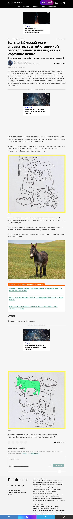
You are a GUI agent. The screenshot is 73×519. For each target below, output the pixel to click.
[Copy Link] (64, 517)
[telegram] (15, 485)
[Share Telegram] (45, 517)
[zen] (19, 485)
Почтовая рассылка (56, 3)
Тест (17, 67)
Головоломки (22, 67)
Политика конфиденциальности (17, 492)
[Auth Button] (64, 3)
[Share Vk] (9, 517)
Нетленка (12, 67)
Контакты (10, 494)
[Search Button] (61, 3)
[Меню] (9, 3)
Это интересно (12, 39)
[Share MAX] (27, 517)
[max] (23, 485)
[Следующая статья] (36, 471)
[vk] (12, 485)
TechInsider (16, 2)
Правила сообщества (14, 491)
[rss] (8, 485)
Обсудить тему (60, 63)
